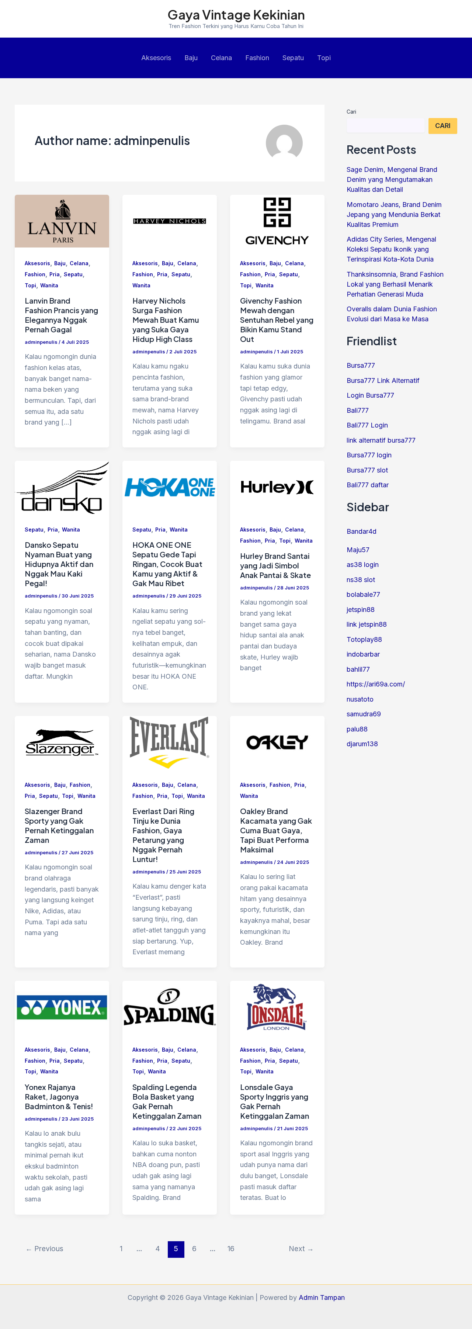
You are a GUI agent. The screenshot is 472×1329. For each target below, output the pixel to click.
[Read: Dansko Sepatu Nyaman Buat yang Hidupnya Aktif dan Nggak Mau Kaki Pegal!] (62, 487)
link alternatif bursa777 (381, 440)
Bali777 (358, 410)
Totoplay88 (364, 639)
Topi (324, 58)
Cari (351, 111)
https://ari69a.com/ (376, 684)
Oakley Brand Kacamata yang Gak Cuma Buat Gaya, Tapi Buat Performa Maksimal (276, 830)
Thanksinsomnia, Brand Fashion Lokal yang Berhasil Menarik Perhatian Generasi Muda (395, 284)
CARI (443, 125)
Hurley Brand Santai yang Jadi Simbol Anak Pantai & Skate (275, 565)
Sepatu (293, 58)
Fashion (257, 58)
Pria (54, 274)
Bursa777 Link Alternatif (383, 380)
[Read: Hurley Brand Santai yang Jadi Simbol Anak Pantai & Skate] (277, 487)
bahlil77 (358, 669)
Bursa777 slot (367, 470)
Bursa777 (361, 365)
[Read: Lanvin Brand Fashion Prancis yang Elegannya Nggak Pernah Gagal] (62, 220)
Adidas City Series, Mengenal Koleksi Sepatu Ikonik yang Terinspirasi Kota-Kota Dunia (391, 249)
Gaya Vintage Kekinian (236, 14)
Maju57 (358, 550)
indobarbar (363, 654)
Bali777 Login (367, 425)
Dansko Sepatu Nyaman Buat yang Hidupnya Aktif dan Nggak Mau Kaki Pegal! (59, 564)
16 (231, 1248)
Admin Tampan (322, 1297)
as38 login (363, 564)
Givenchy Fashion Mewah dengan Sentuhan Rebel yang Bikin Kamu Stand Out (276, 319)
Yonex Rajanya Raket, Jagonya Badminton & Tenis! (59, 1096)
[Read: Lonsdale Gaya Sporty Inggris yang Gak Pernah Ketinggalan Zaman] (277, 1007)
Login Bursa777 (370, 395)
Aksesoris (156, 58)
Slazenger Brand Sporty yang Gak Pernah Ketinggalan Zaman (59, 825)
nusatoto (360, 699)
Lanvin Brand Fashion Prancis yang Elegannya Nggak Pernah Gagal (61, 315)
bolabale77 (363, 594)
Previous (44, 1248)
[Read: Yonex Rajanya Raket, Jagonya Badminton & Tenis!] (62, 1007)
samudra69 (364, 714)
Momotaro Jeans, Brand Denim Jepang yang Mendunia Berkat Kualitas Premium (394, 214)
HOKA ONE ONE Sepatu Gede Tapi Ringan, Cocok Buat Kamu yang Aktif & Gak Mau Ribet (167, 564)
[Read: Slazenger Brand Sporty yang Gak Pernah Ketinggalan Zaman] (62, 742)
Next (301, 1248)
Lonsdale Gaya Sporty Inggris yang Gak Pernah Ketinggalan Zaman (274, 1101)
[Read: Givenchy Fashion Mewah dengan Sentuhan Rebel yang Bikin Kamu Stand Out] (277, 220)
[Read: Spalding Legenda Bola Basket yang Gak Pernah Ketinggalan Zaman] (169, 1007)
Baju (191, 58)
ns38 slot (361, 580)
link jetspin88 (367, 624)
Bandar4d (361, 531)
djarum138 (362, 744)
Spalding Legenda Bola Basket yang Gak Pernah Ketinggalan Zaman (166, 1101)
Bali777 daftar (368, 485)
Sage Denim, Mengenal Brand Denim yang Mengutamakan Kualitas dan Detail (392, 179)
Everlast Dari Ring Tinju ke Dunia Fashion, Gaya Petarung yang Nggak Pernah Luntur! (163, 834)
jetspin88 (361, 609)
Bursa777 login (369, 455)
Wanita (49, 285)
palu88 (357, 729)
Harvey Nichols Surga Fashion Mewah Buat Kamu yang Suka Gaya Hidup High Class (165, 319)
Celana (221, 58)
